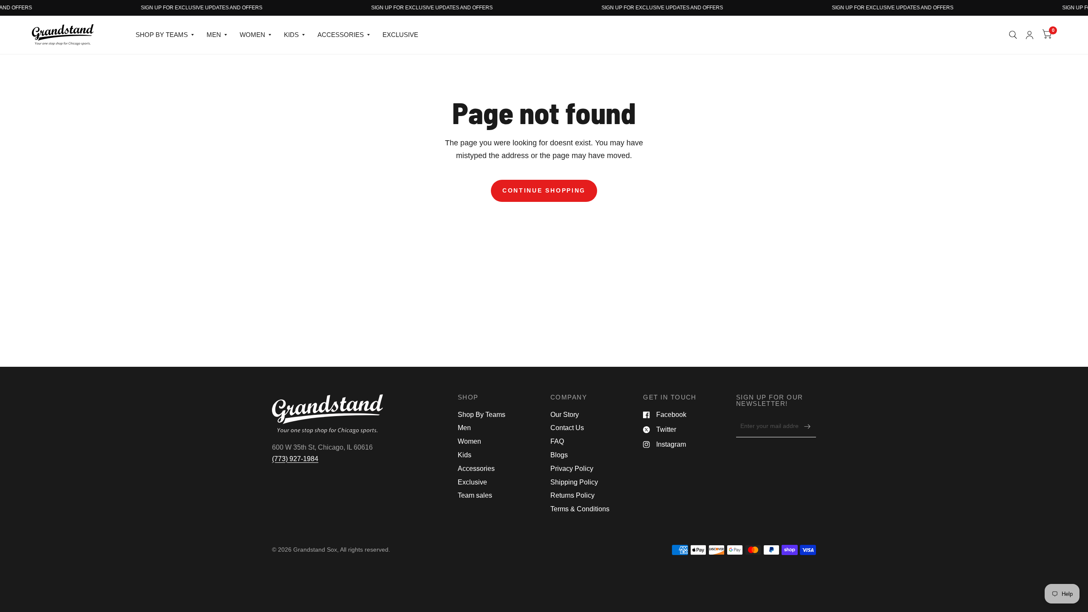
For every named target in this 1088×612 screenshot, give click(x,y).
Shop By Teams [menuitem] (481, 414)
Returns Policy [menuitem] (572, 495)
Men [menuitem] (464, 427)
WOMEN (252, 34)
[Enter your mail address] (807, 426)
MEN (214, 34)
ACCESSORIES (340, 34)
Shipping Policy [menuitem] (574, 482)
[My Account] (1029, 35)
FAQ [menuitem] (557, 441)
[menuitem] (164, 35)
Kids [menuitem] (464, 455)
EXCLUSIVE (400, 34)
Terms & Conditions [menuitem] (579, 509)
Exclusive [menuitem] (472, 482)
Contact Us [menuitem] (567, 427)
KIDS (291, 34)
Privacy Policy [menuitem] (571, 468)
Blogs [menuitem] (559, 455)
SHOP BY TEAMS (162, 34)
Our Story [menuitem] (564, 414)
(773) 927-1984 (295, 458)
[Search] (1013, 35)
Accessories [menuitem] (476, 468)
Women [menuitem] (469, 441)
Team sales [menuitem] (475, 495)
